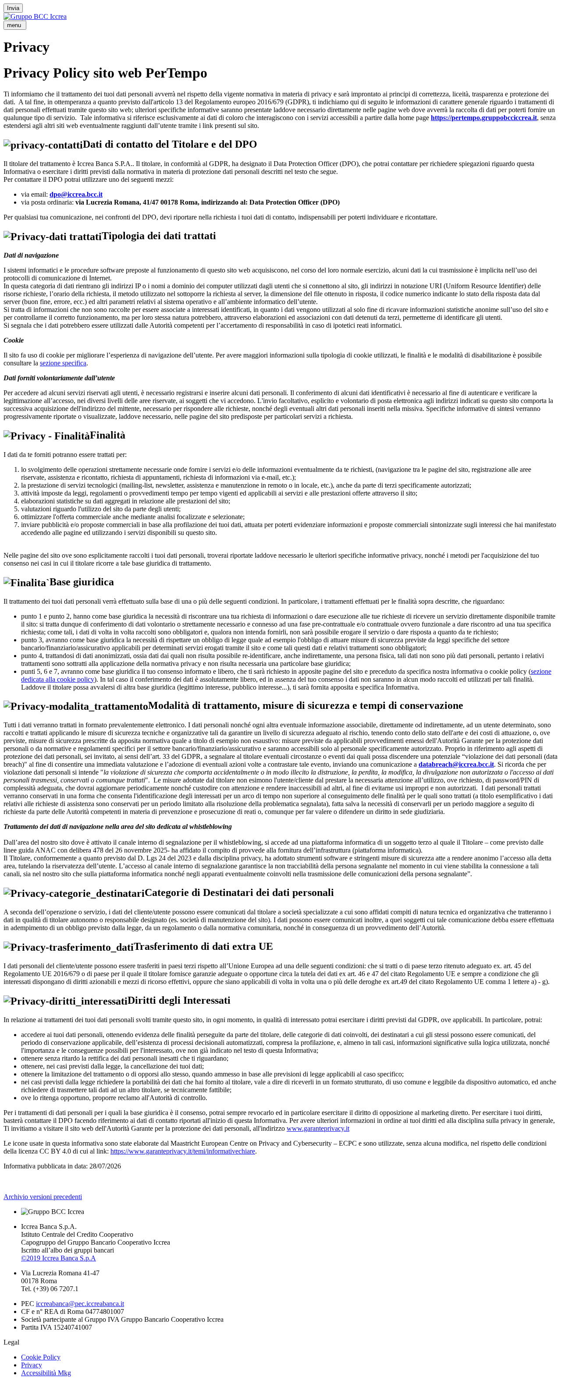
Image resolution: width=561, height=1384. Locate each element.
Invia (13, 8)
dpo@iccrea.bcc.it (76, 194)
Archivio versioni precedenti (43, 1196)
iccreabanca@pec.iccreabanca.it (80, 1303)
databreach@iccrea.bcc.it (456, 764)
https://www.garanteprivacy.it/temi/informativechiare (182, 1151)
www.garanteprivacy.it (318, 1128)
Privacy (31, 1365)
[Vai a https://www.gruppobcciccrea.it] (35, 16)
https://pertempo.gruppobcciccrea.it (484, 117)
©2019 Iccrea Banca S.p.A (58, 1258)
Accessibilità (46, 1373)
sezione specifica (63, 363)
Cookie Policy (40, 1357)
